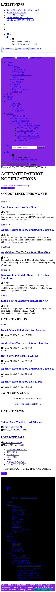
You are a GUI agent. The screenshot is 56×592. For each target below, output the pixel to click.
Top (2, 473)
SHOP (9, 94)
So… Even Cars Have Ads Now (18, 207)
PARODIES (17, 82)
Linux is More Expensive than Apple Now (24, 300)
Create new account (28, 44)
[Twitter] (8, 27)
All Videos (16, 67)
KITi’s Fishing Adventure (28, 135)
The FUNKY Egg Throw (28, 133)
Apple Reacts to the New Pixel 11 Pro (21, 381)
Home (3, 167)
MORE (10, 113)
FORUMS (11, 101)
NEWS (10, 96)
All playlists (17, 91)
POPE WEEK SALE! (16, 13)
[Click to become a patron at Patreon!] (28, 404)
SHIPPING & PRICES (17, 449)
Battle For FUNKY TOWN (29, 138)
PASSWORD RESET (16, 464)
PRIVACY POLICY (15, 462)
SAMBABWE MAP (21, 118)
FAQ (9, 459)
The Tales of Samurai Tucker (29, 128)
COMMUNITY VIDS (21, 74)
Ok (35, 589)
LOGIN (15, 106)
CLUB (10, 99)
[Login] (7, 37)
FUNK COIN (13, 454)
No (38, 589)
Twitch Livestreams (20, 89)
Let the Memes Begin (16, 15)
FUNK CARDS (19, 116)
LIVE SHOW (18, 72)
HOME (10, 62)
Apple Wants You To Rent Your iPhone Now (25, 252)
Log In (4, 188)
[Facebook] (8, 24)
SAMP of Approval (20, 121)
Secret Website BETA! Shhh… (20, 17)
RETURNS (12, 452)
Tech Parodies (18, 79)
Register (11, 188)
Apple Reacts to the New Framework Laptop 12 (27, 229)
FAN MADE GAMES (22, 123)
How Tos (16, 84)
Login (14, 44)
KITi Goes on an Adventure (29, 126)
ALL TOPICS (18, 111)
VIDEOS (11, 65)
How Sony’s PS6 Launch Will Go (19, 355)
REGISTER (17, 109)
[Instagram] (8, 32)
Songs (14, 77)
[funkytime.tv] (21, 49)
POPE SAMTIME (11, 427)
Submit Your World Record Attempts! (23, 10)
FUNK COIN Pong (26, 130)
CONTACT (12, 457)
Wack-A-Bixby (24, 140)
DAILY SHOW (19, 70)
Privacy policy (46, 589)
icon (3, 202)
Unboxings (16, 87)
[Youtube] (8, 29)
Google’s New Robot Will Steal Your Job (23, 329)
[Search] (8, 145)
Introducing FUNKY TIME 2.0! (20, 20)
